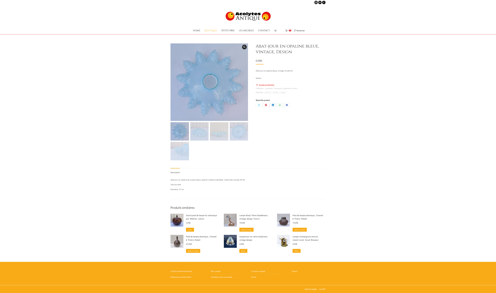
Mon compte (215, 271)
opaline (283, 92)
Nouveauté (278, 88)
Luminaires (269, 88)
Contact (295, 271)
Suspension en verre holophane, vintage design (253, 238)
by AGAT (323, 289)
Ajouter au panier (246, 230)
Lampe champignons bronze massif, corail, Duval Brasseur (306, 238)
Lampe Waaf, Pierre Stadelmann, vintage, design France (253, 217)
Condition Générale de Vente (181, 271)
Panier (253, 277)
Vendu (295, 88)
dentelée (276, 92)
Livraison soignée (258, 271)
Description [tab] (175, 172)
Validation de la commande (221, 277)
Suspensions (287, 88)
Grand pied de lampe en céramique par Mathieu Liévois (201, 217)
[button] (244, 47)
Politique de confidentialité (181, 277)
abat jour (268, 92)
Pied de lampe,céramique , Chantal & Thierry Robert (308, 217)
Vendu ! (190, 230)
